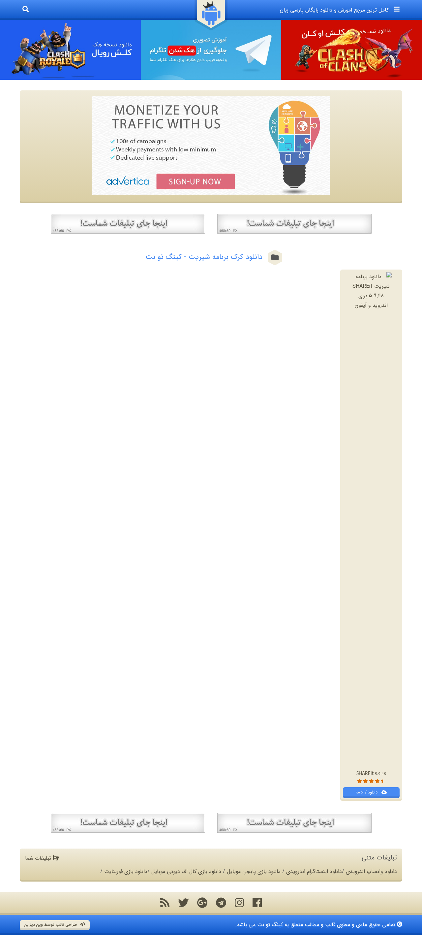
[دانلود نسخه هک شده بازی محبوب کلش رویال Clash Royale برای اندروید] (70, 50)
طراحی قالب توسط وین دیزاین (51, 924)
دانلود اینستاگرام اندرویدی (314, 871)
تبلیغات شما (39, 858)
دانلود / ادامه (367, 792)
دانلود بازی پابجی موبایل (254, 871)
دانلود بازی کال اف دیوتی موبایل (186, 871)
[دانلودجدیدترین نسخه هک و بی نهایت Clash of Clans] (351, 50)
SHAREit (371, 773)
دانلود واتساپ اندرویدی (371, 871)
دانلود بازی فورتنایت (125, 871)
